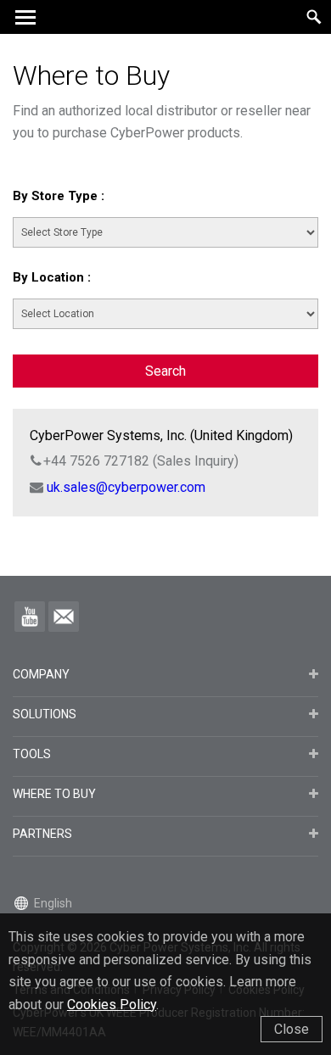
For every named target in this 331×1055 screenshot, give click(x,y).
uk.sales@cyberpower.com (126, 487)
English (53, 903)
